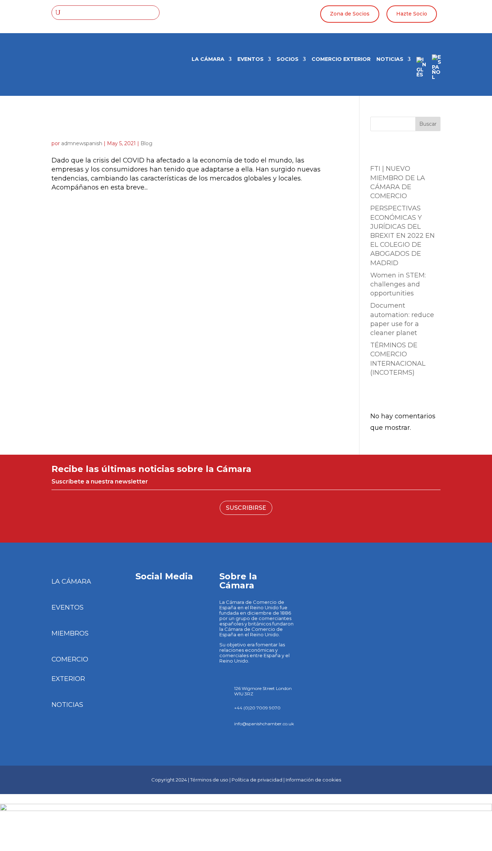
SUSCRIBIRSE (246, 507)
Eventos (250, 59)
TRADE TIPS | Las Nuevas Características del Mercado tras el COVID (193, 126)
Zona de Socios (350, 13)
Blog (146, 143)
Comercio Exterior (341, 59)
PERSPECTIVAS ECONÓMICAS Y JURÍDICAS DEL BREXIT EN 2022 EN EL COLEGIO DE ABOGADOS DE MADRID (402, 235)
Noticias (389, 59)
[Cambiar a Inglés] (421, 70)
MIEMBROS (70, 633)
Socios (288, 59)
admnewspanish (81, 143)
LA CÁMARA (208, 59)
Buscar (428, 124)
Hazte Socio (411, 13)
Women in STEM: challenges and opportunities (398, 284)
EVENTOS (68, 607)
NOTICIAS (67, 705)
